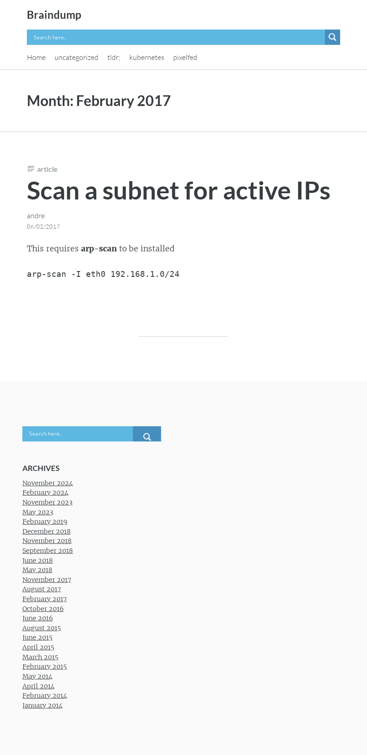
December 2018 (46, 531)
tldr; (113, 57)
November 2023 (47, 502)
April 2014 (38, 686)
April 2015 (38, 647)
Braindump (54, 14)
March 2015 (40, 657)
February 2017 (44, 599)
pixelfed (185, 57)
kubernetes (146, 57)
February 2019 (44, 521)
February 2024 (45, 492)
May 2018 (37, 570)
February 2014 (44, 695)
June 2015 (37, 637)
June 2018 (37, 560)
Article (47, 169)
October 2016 (43, 609)
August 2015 (41, 628)
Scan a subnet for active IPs (178, 190)
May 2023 (37, 512)
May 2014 (37, 676)
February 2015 (44, 666)
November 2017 (46, 580)
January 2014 (42, 705)
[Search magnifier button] (332, 37)
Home (36, 57)
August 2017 (41, 589)
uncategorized (76, 57)
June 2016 (37, 618)
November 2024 (47, 483)
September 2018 (47, 551)
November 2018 (47, 541)
